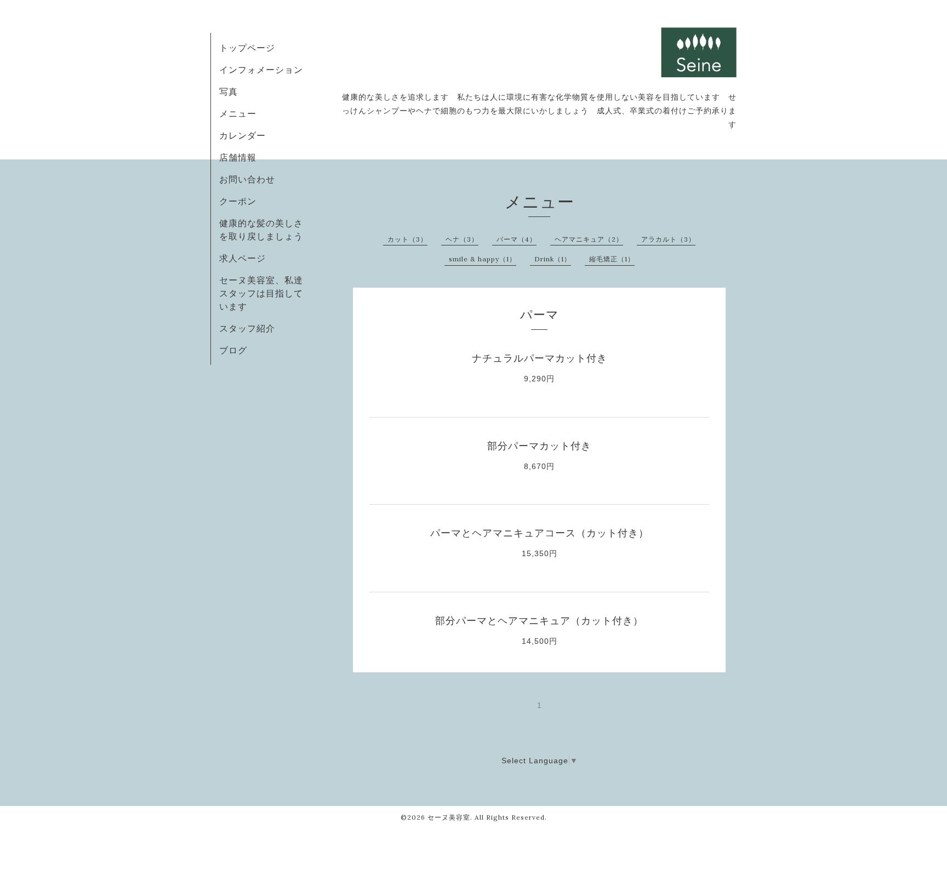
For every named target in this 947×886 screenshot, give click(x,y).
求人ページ (242, 258)
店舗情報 (237, 157)
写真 (228, 91)
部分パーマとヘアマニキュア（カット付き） (539, 620)
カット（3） (407, 239)
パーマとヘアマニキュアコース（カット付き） (539, 533)
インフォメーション (261, 69)
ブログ (233, 350)
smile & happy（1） (482, 259)
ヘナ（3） (462, 239)
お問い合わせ (247, 179)
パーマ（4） (517, 239)
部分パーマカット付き (539, 446)
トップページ (247, 47)
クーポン (237, 201)
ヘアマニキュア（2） (589, 239)
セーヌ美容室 (448, 817)
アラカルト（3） (668, 239)
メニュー (237, 113)
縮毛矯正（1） (612, 259)
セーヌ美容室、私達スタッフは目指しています (261, 293)
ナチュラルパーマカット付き (539, 358)
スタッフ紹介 (247, 328)
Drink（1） (552, 259)
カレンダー (242, 135)
